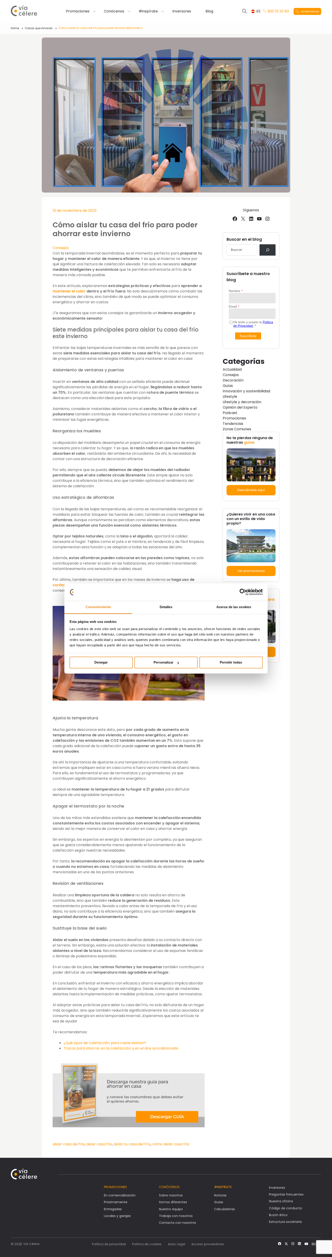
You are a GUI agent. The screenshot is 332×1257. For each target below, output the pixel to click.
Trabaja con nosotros (176, 1216)
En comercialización (120, 1195)
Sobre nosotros (171, 1195)
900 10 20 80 (278, 11)
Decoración (233, 380)
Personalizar (163, 662)
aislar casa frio (99, 1144)
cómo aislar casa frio (170, 1144)
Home (15, 28)
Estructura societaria (285, 1222)
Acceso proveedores (207, 1244)
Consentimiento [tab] (98, 607)
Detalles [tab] (166, 607)
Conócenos (114, 11)
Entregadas (113, 1209)
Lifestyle (230, 396)
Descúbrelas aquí (251, 490)
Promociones (77, 11)
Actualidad (232, 369)
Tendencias (233, 423)
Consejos (61, 247)
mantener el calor (69, 291)
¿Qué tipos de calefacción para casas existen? (104, 1042)
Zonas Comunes (237, 429)
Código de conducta (285, 1208)
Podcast (230, 412)
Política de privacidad (109, 1244)
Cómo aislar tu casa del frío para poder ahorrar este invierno (100, 28)
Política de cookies (146, 1244)
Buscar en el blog (244, 239)
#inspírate (148, 11)
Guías (228, 385)
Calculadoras (224, 1209)
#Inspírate (223, 1187)
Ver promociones (251, 571)
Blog (209, 11)
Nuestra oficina (281, 1201)
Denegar (101, 662)
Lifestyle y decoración (242, 402)
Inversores (181, 11)
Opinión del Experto (240, 407)
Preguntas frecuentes (286, 1194)
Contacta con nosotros (177, 1222)
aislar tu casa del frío (132, 1144)
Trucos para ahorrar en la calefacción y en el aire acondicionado (120, 1048)
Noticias (220, 1195)
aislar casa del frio (69, 1144)
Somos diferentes (173, 1202)
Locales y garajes (117, 1216)
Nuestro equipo (171, 1209)
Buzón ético (278, 1215)
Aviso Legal (176, 1244)
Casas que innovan (39, 28)
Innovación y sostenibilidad (246, 391)
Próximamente (115, 1202)
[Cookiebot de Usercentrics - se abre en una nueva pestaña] (243, 592)
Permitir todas (231, 662)
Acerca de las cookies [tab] (233, 607)
